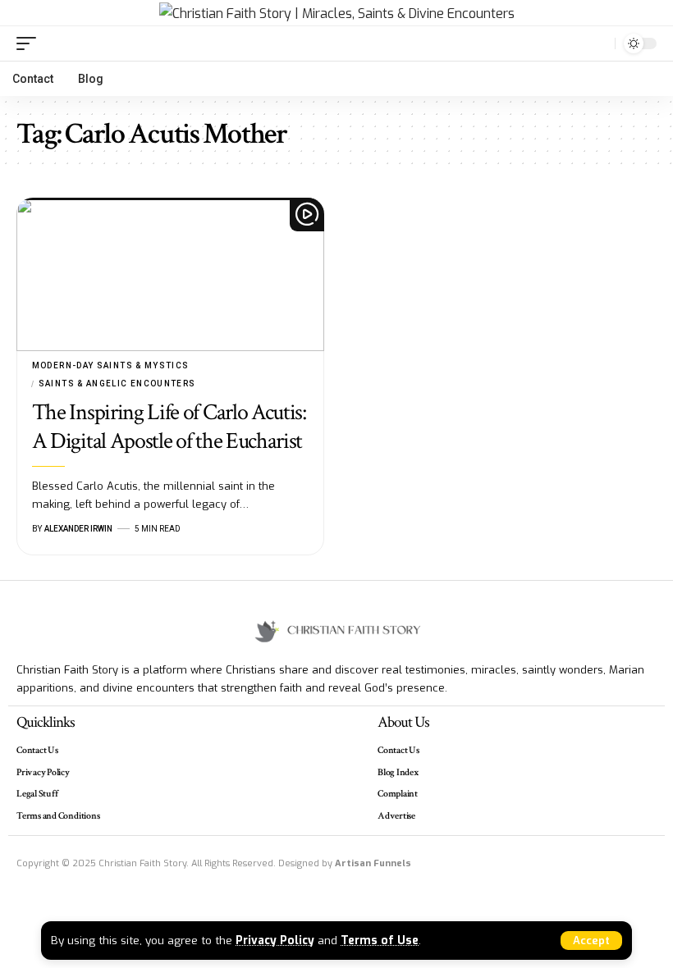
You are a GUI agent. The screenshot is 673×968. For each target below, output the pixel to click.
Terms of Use (380, 940)
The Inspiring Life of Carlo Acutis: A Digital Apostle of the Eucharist (169, 426)
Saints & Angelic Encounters (117, 383)
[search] (598, 43)
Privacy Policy (275, 940)
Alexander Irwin (78, 528)
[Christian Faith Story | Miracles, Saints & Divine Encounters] (337, 13)
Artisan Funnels (373, 863)
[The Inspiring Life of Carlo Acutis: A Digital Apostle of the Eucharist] (170, 275)
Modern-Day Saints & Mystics (111, 365)
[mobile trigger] (30, 43)
